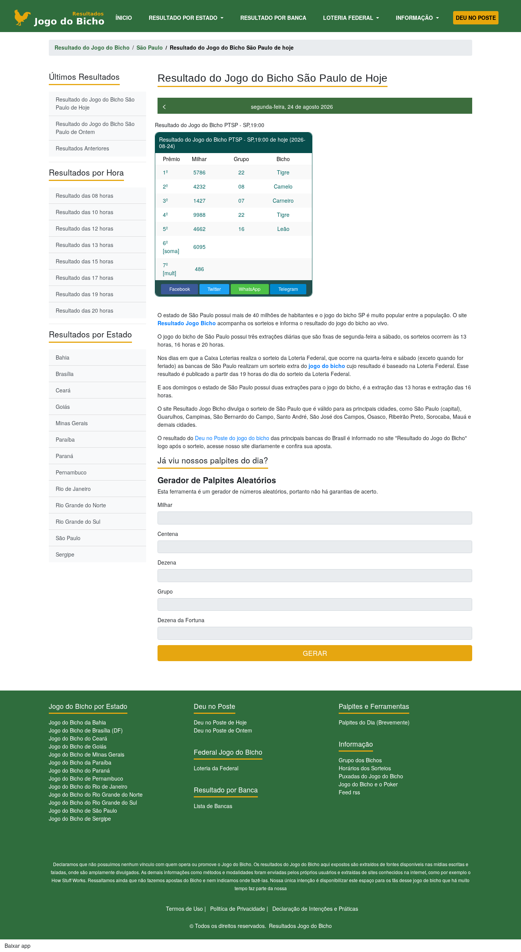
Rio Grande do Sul (78, 521)
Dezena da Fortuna (181, 620)
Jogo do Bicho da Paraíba (80, 762)
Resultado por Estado (184, 17)
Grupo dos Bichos (360, 760)
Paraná (64, 456)
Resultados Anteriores (82, 148)
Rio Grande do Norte (81, 505)
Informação (415, 17)
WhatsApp (249, 289)
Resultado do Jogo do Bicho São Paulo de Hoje (95, 103)
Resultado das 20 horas (84, 310)
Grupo (165, 591)
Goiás (63, 406)
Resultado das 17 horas (84, 277)
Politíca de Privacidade (237, 908)
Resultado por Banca (273, 17)
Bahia (62, 357)
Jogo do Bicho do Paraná (79, 770)
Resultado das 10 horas (84, 212)
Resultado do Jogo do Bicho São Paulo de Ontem (95, 128)
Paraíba (65, 439)
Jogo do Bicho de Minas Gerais (86, 754)
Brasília (65, 374)
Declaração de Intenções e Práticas (315, 908)
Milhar (165, 504)
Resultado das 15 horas (84, 261)
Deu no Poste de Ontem (223, 730)
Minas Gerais (72, 423)
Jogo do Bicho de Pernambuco (86, 778)
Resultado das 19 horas (84, 294)
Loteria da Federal (216, 768)
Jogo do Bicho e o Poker (368, 784)
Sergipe (65, 554)
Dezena (167, 562)
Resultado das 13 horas (84, 244)
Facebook (179, 289)
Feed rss (349, 792)
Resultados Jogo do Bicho (300, 925)
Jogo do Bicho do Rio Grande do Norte (96, 794)
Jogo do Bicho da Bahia (77, 722)
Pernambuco (71, 472)
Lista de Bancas (213, 806)
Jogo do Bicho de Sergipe (80, 818)
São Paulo (68, 538)
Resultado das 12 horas (84, 228)
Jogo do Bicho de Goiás (77, 746)
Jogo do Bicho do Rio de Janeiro (88, 786)
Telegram (288, 289)
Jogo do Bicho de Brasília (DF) (86, 730)
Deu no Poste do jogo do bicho (232, 438)
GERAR (315, 653)
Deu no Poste (476, 17)
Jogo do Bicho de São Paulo (83, 810)
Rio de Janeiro (73, 488)
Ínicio (125, 17)
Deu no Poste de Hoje (220, 722)
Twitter (214, 289)
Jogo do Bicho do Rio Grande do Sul (93, 802)
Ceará (63, 390)
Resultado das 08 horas (84, 195)
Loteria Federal (349, 17)
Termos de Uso (184, 908)
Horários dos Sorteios (365, 768)
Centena (168, 533)
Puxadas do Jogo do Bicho (371, 776)
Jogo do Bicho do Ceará (78, 738)
